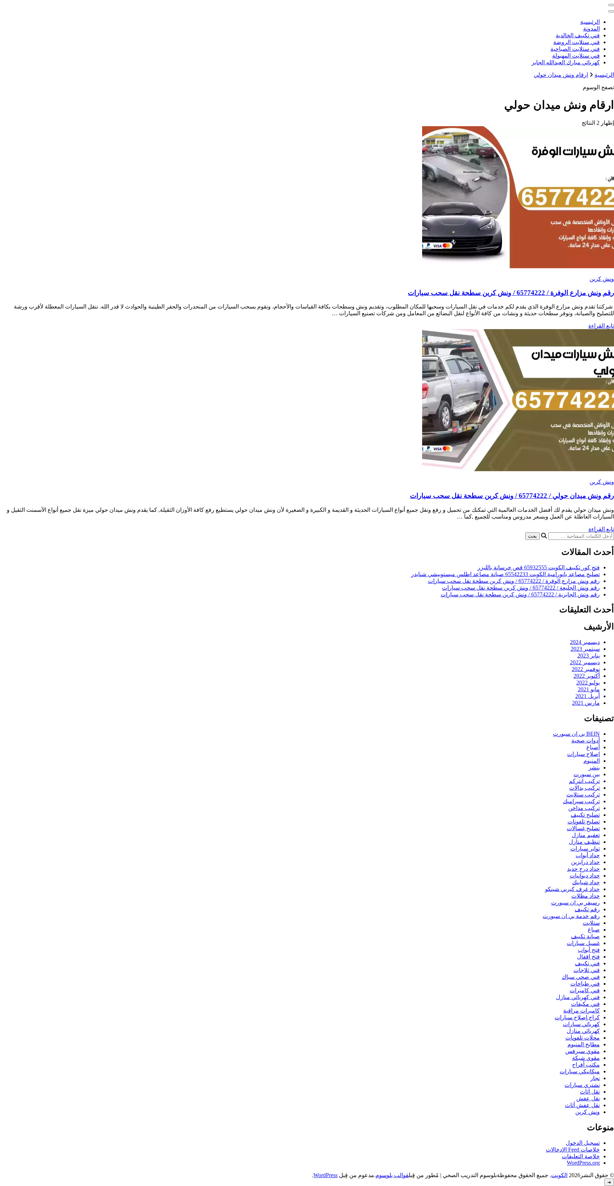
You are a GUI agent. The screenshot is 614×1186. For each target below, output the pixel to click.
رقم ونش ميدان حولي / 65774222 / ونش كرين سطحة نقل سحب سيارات (512, 495)
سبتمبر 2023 (585, 649)
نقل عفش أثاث (582, 1105)
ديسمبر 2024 (585, 642)
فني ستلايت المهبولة (576, 56)
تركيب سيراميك (581, 801)
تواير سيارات (585, 849)
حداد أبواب (588, 855)
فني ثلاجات (586, 970)
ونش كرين (601, 279)
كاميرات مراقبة (581, 1011)
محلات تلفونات (582, 1038)
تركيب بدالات (584, 788)
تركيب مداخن (584, 808)
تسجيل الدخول (583, 1143)
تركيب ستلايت (583, 794)
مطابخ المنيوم (583, 1044)
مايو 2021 (589, 689)
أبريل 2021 (587, 696)
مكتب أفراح (586, 1065)
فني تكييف (587, 963)
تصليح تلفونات (583, 822)
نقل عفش (588, 1098)
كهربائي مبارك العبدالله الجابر (566, 62)
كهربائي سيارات (581, 1024)
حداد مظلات (585, 896)
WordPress (325, 1175)
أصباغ (593, 747)
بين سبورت (586, 774)
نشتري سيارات (582, 1085)
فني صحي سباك (581, 977)
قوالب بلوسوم (392, 1175)
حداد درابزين (585, 862)
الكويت (559, 1175)
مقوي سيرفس (582, 1051)
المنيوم (591, 761)
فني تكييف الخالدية (578, 35)
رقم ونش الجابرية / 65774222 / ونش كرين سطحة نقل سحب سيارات (520, 594)
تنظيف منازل (584, 842)
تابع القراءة (601, 326)
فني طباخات (585, 984)
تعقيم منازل (586, 835)
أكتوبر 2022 (586, 676)
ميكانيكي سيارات (580, 1071)
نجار (595, 1078)
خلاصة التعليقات (581, 1156)
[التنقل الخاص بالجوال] (611, 5)
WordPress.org (583, 1163)
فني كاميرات (585, 990)
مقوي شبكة (586, 1058)
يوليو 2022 (588, 683)
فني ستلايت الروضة (576, 42)
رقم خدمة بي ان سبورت (571, 916)
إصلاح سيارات (583, 754)
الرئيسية (590, 22)
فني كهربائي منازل (578, 997)
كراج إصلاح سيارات (577, 1017)
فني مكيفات (585, 1004)
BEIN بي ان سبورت (576, 734)
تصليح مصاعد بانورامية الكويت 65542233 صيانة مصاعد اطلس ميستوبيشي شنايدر (505, 574)
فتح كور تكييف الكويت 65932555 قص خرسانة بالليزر (539, 567)
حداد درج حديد (583, 869)
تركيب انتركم (584, 781)
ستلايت (591, 923)
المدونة (591, 29)
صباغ (594, 930)
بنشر (594, 767)
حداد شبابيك (586, 882)
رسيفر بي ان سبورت (575, 903)
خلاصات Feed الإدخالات (573, 1150)
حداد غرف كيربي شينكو (572, 889)
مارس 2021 (586, 703)
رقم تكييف (587, 909)
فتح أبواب (589, 950)
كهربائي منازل (583, 1031)
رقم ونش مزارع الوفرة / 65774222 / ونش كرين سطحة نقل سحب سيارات (511, 292)
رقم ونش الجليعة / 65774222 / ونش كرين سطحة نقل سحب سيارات (521, 588)
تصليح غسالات (583, 828)
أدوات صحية (585, 740)
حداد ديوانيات (585, 876)
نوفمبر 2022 (586, 669)
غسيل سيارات (583, 943)
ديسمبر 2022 (585, 662)
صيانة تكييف (585, 936)
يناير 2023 (588, 656)
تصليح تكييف (585, 815)
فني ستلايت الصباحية (575, 49)
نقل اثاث (590, 1092)
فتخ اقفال (588, 957)
